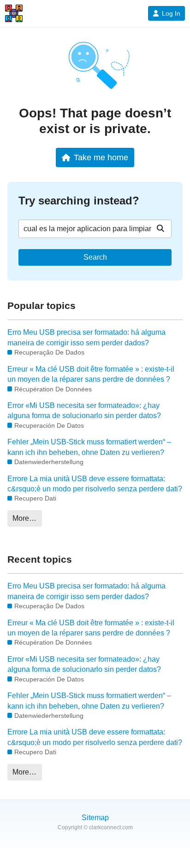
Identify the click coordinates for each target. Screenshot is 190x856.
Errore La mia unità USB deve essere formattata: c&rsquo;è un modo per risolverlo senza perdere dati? (94, 484)
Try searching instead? (78, 200)
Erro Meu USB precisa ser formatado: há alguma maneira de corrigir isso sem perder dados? (86, 337)
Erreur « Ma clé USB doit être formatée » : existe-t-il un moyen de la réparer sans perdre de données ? (90, 374)
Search (95, 257)
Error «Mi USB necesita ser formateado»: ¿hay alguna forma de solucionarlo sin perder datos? (84, 410)
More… (24, 518)
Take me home (101, 157)
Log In (171, 13)
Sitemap (95, 817)
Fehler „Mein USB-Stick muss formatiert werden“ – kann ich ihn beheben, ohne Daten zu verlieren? (89, 447)
